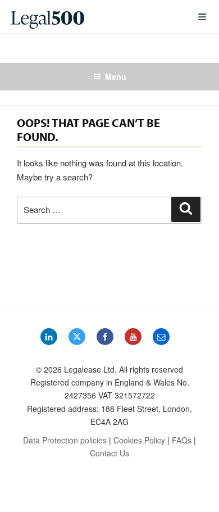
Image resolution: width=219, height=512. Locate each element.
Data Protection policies (65, 440)
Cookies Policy (139, 440)
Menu (115, 76)
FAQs (181, 440)
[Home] (95, 17)
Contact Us (109, 453)
